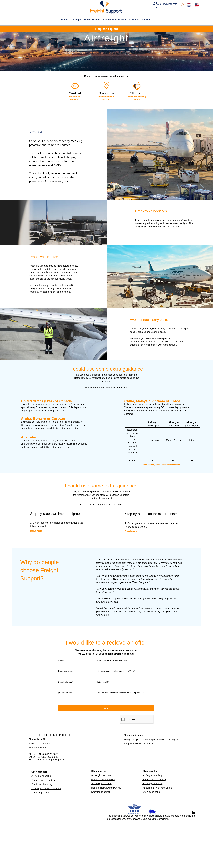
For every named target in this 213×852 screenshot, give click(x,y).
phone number (65, 693)
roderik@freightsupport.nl (119, 654)
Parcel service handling (43, 780)
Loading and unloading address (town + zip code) (119, 693)
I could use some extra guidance (101, 485)
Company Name (65, 671)
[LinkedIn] (193, 812)
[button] (182, 5)
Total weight (102, 682)
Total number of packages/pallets (112, 660)
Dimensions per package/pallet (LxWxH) (115, 671)
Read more (36, 531)
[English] (197, 5)
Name (61, 660)
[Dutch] (189, 5)
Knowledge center (40, 792)
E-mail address (65, 682)
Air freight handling (41, 776)
